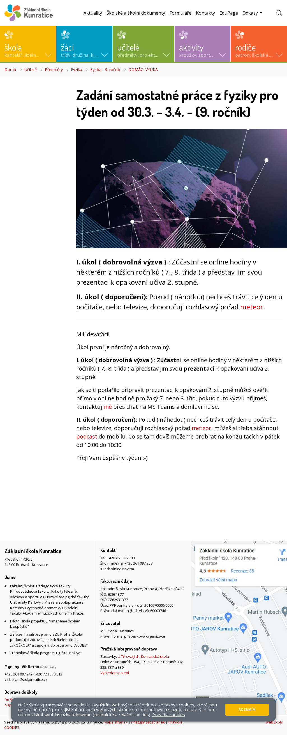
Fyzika (76, 69)
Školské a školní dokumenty (136, 13)
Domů (10, 69)
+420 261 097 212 (18, 674)
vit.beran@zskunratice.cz (25, 679)
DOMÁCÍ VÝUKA (143, 69)
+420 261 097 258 (138, 563)
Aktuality (93, 13)
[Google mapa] (239, 628)
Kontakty (205, 13)
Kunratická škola (155, 656)
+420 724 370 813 (48, 674)
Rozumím (247, 709)
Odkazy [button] (250, 13)
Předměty (54, 69)
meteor (251, 306)
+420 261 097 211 (121, 557)
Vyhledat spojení (114, 672)
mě (107, 406)
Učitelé (30, 69)
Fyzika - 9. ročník (105, 69)
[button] (28, 44)
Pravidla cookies (168, 714)
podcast (86, 436)
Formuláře (180, 13)
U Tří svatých (128, 656)
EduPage (228, 13)
